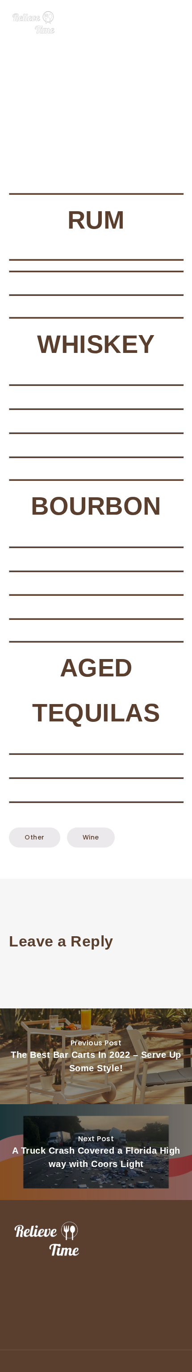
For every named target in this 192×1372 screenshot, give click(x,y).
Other (35, 837)
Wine (91, 837)
